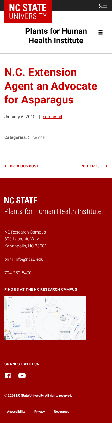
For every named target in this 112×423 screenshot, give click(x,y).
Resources (61, 411)
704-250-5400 (18, 272)
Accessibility (16, 411)
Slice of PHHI (40, 137)
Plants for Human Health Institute (56, 35)
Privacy (39, 411)
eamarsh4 (52, 116)
